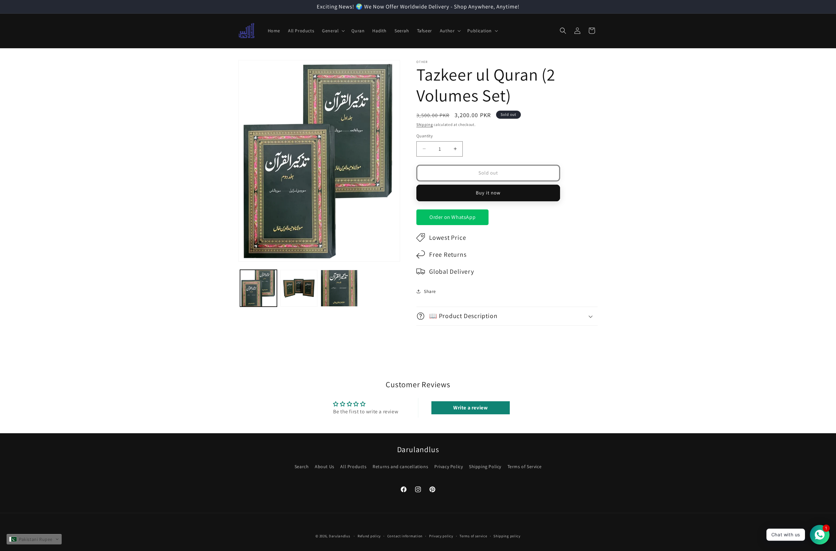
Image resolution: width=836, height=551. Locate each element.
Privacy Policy (448, 466)
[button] (332, 31)
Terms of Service (524, 466)
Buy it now (488, 193)
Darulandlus (339, 536)
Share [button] (430, 291)
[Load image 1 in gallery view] (258, 288)
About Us (324, 466)
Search (302, 466)
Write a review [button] (470, 407)
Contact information (405, 536)
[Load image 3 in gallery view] (339, 288)
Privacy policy (441, 536)
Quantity (424, 136)
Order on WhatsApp (452, 217)
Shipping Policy (485, 466)
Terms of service (473, 536)
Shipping (424, 124)
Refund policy (369, 536)
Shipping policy (507, 536)
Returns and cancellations (400, 466)
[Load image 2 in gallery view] (298, 288)
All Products (353, 466)
